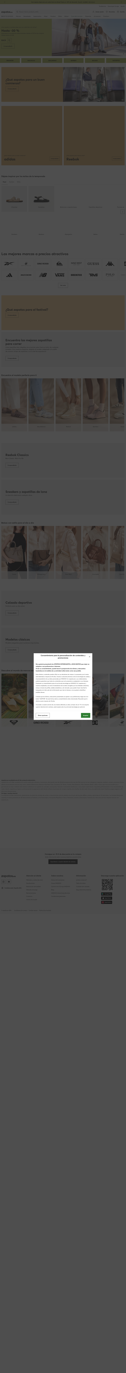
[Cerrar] (90, 657)
